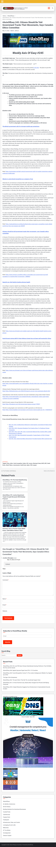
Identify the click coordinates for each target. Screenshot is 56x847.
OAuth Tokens (9, 465)
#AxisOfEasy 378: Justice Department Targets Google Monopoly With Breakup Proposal (14, 497)
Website (5, 611)
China (8, 463)
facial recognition (18, 463)
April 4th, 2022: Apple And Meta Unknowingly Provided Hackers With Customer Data (30, 438)
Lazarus (31, 463)
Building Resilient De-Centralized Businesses (14, 809)
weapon (35, 465)
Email (4, 605)
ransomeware (16, 465)
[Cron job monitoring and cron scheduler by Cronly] (28, 767)
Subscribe (7, 642)
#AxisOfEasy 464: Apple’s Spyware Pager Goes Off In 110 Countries (20, 670)
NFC (46, 463)
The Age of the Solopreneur (10, 677)
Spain (28, 465)
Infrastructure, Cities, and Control (11, 822)
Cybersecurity (6, 814)
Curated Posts (6, 812)
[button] (2, 2)
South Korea (23, 465)
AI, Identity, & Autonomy (9, 804)
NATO (42, 463)
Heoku (24, 463)
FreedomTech (6, 817)
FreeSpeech (6, 819)
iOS (27, 463)
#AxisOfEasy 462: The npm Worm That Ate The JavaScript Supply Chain (21, 680)
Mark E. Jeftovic (14, 30)
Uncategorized (6, 833)
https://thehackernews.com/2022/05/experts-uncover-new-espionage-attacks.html (28, 391)
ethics (11, 463)
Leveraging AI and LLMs (9, 825)
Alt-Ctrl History (6, 806)
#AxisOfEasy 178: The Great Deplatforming (15, 480)
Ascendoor (19, 844)
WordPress (30, 844)
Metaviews (6, 827)
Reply (4, 568)
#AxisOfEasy (5, 461)
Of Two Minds (6, 830)
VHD (31, 465)
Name (5, 599)
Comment (6, 580)
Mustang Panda (37, 463)
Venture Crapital (7, 835)
